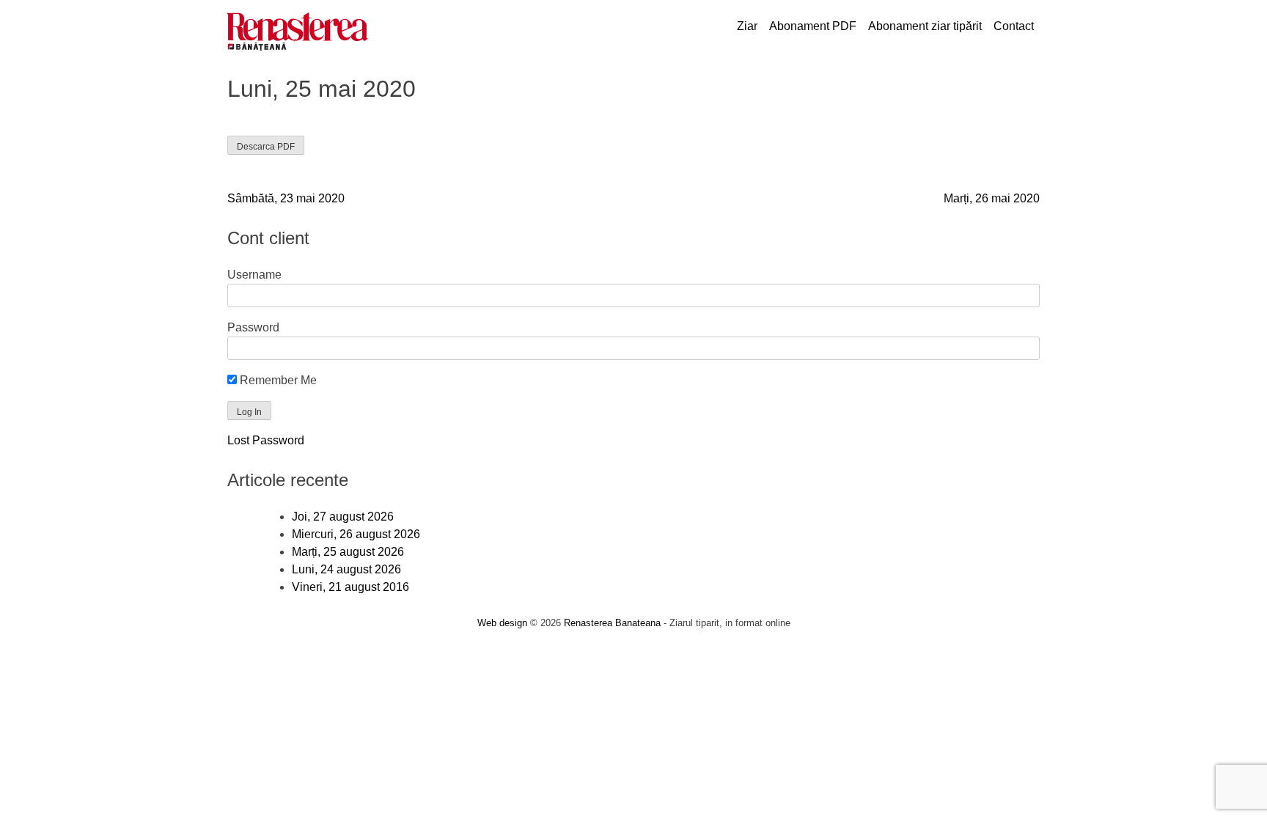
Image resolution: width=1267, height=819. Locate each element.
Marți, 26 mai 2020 (992, 198)
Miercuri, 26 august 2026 (356, 534)
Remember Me (277, 380)
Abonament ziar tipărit (925, 26)
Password (253, 327)
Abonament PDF (812, 26)
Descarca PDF (266, 147)
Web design (502, 622)
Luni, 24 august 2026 (346, 569)
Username (254, 274)
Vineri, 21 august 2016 (350, 587)
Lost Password (265, 440)
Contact (1014, 26)
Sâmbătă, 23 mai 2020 (286, 198)
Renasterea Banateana (612, 622)
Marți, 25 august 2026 (348, 552)
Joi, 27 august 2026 (343, 516)
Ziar (747, 26)
